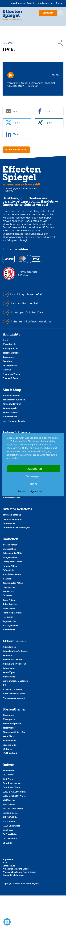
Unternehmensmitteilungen (16, 527)
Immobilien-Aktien (12, 574)
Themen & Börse (10, 378)
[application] (33, 75)
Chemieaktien (9, 549)
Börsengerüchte (10, 348)
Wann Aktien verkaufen (14, 693)
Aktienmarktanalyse (12, 659)
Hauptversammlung (12, 519)
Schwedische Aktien (12, 689)
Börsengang (8, 715)
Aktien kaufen (9, 647)
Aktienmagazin (10, 408)
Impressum (8, 859)
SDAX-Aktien (9, 821)
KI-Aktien (7, 579)
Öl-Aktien (7, 595)
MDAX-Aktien (9, 800)
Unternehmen (9, 523)
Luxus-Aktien (9, 587)
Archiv (6, 340)
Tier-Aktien (8, 617)
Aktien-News (9, 668)
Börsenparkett (9, 719)
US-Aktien (7, 843)
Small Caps (8, 830)
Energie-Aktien (10, 557)
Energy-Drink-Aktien (13, 561)
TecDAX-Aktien (10, 834)
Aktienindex (8, 770)
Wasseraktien (9, 629)
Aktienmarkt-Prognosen (14, 664)
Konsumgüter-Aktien (13, 583)
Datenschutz (9, 866)
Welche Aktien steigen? (14, 698)
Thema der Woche (11, 374)
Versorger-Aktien (11, 625)
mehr (33, 483)
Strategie (7, 370)
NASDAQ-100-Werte (13, 808)
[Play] (10, 75)
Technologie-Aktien (12, 613)
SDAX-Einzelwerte (11, 826)
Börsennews (8, 357)
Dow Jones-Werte (11, 787)
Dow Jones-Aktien (12, 783)
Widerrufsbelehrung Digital (16, 869)
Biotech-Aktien (10, 545)
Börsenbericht (9, 344)
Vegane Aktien (9, 621)
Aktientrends (9, 677)
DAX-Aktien (8, 774)
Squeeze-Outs (9, 745)
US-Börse (7, 749)
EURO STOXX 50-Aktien (14, 792)
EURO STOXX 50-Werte (14, 796)
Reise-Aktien (9, 600)
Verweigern (33, 476)
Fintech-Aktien (10, 566)
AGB (5, 862)
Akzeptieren (34, 468)
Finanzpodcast (10, 365)
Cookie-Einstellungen (13, 875)
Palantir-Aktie (9, 740)
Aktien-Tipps (9, 672)
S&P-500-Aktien (10, 817)
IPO (4, 685)
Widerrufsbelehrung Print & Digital (19, 872)
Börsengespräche (11, 353)
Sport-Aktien (9, 608)
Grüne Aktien (9, 570)
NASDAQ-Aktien (10, 813)
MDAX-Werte (9, 804)
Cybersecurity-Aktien (13, 553)
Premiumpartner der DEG (27, 273)
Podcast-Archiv (17, 149)
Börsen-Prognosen (12, 723)
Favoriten (7, 361)
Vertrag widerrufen (12, 404)
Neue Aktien (8, 591)
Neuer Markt (9, 736)
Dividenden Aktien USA (14, 732)
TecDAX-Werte (10, 838)
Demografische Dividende (15, 681)
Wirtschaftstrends (11, 497)
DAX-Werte (8, 779)
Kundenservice (10, 416)
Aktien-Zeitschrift (11, 412)
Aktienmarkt (8, 655)
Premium (48, 12)
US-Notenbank (10, 753)
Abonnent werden (11, 395)
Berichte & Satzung (12, 515)
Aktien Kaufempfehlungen (15, 651)
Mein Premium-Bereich (14, 421)
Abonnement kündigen (14, 400)
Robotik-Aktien (10, 604)
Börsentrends (9, 728)
